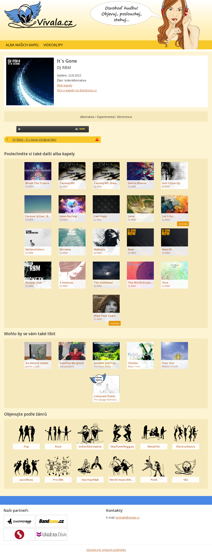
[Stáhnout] (97, 140)
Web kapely (64, 85)
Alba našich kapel (22, 44)
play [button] (19, 129)
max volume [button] (77, 129)
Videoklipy (53, 44)
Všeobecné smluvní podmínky (106, 550)
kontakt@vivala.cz (128, 517)
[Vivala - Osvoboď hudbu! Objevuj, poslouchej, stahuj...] (41, 29)
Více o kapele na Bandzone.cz (77, 90)
